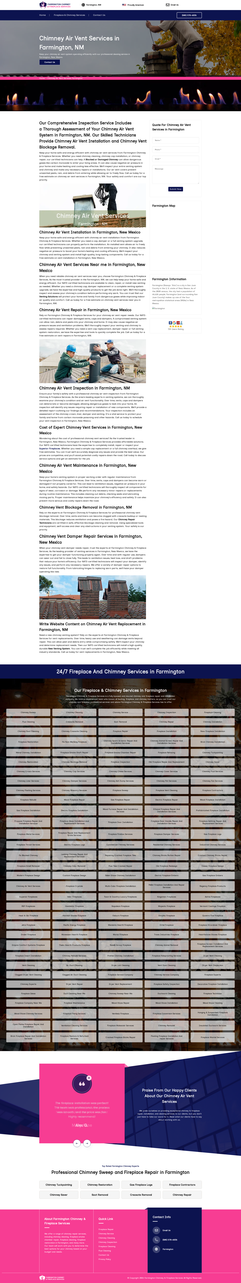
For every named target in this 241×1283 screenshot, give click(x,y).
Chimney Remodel (166, 1025)
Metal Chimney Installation (28, 752)
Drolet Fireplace (28, 934)
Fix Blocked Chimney (28, 855)
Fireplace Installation (166, 731)
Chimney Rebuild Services (74, 956)
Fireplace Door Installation (120, 822)
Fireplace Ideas (28, 993)
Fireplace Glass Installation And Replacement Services (74, 822)
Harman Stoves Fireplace (74, 915)
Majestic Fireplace (166, 906)
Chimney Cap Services (74, 771)
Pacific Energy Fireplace (74, 925)
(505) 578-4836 (189, 15)
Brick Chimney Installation (213, 742)
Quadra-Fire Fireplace (212, 915)
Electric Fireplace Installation (74, 810)
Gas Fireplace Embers (212, 875)
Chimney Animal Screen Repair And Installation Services (166, 742)
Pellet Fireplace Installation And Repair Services (167, 886)
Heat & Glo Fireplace (28, 915)
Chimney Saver (213, 762)
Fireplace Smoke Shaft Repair (74, 752)
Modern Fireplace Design (28, 875)
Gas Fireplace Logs (212, 834)
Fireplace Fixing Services (74, 1013)
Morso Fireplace (120, 934)
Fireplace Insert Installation (28, 956)
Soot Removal (120, 722)
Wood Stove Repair (120, 1003)
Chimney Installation (212, 722)
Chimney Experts (28, 984)
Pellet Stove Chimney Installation (120, 875)
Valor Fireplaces (74, 897)
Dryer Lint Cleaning (120, 965)
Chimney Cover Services (166, 771)
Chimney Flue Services (212, 771)
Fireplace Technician (212, 993)
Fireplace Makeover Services (120, 1025)
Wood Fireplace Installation (212, 800)
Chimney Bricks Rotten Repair (166, 855)
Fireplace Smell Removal (28, 866)
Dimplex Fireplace (166, 915)
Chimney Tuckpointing (212, 752)
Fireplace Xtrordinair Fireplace (213, 925)
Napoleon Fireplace (120, 906)
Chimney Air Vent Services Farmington (64, 78)
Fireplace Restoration (28, 742)
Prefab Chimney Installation (120, 956)
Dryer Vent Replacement (120, 984)
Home (42, 15)
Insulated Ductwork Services (212, 1025)
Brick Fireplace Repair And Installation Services (28, 1037)
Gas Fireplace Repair (120, 800)
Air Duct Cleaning (74, 965)
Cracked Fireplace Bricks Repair (120, 1037)
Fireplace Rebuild (28, 800)
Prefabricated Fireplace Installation (212, 810)
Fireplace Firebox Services (120, 834)
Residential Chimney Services (166, 844)
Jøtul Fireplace (28, 925)
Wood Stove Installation (167, 1003)
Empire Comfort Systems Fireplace (28, 945)
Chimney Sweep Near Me (120, 993)
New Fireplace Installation (212, 731)
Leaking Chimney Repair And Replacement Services (74, 855)
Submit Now (176, 189)
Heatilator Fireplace (74, 906)
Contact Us (99, 15)
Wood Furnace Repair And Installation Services (120, 810)
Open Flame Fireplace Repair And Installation (28, 1025)
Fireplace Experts (212, 975)
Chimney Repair (166, 722)
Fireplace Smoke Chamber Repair (120, 752)
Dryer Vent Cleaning (212, 956)
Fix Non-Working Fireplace (74, 742)
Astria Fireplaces (212, 897)
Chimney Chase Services (120, 771)
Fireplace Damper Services (166, 834)
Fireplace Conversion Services (166, 1013)
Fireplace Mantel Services (213, 1037)
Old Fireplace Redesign (166, 866)
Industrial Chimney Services (213, 844)
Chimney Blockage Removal (74, 762)
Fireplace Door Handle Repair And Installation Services (166, 822)
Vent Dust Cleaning (166, 965)
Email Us (174, 5)
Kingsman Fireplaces (166, 897)
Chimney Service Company (166, 975)
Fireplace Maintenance (74, 1003)
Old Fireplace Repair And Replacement (167, 762)
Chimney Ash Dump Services (120, 781)
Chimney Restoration (28, 762)
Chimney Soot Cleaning (28, 731)
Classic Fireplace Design (213, 866)
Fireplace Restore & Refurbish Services (74, 1037)
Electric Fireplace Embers (166, 875)
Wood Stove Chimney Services (28, 1013)
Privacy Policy (105, 1259)
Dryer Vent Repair (74, 984)
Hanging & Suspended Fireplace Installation (213, 1013)
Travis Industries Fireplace (166, 934)
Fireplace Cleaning (212, 712)
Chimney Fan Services (213, 781)
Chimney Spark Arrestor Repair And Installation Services (120, 742)
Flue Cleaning (28, 722)
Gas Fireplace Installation (28, 810)
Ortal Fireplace (166, 925)
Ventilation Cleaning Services (74, 1025)
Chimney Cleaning (74, 712)
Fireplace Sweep (120, 790)
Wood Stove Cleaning (212, 1003)
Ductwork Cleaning (166, 993)
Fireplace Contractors (212, 790)
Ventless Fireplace (120, 1013)
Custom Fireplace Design (74, 875)
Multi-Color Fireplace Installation (120, 886)
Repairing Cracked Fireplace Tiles (120, 855)
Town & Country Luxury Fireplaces (120, 897)
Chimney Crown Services (28, 771)
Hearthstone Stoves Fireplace (213, 934)
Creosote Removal (74, 722)
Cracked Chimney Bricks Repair (212, 855)
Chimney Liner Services (28, 781)
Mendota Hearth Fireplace (120, 925)
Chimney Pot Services (167, 781)
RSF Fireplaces (28, 906)
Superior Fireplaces (28, 897)
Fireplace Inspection (120, 762)
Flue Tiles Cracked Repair (120, 866)
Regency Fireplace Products (213, 886)
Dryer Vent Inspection (212, 965)
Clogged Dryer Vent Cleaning (28, 975)
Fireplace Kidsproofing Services (166, 956)
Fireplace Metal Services (28, 834)
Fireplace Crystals (74, 886)
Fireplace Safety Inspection (166, 984)
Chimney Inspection (166, 712)
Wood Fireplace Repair (74, 800)
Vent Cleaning (28, 965)
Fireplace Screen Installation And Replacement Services (212, 945)
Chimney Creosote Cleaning (74, 731)
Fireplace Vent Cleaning (166, 790)
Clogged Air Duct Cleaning (74, 975)
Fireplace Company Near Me (28, 1003)
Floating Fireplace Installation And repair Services (166, 1037)
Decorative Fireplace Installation (213, 984)
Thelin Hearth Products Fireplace (74, 945)
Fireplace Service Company (120, 975)
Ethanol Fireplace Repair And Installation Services (166, 810)
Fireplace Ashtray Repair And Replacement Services (212, 822)
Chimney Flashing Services (28, 790)
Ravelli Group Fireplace (120, 945)
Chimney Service (120, 712)
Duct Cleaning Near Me (74, 993)
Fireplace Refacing (166, 752)
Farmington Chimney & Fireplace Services (163, 1278)
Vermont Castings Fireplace (212, 906)
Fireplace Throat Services (28, 844)
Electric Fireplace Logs (74, 844)
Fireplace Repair (120, 731)
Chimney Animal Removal (166, 945)
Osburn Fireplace (120, 915)
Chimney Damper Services (74, 781)
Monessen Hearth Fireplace (74, 934)
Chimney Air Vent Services (28, 886)
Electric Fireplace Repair (166, 800)
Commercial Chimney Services (120, 844)
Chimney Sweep (28, 712)
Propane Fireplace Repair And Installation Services (28, 822)
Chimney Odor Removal (74, 866)
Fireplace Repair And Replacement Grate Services (74, 834)
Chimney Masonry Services (74, 790)
